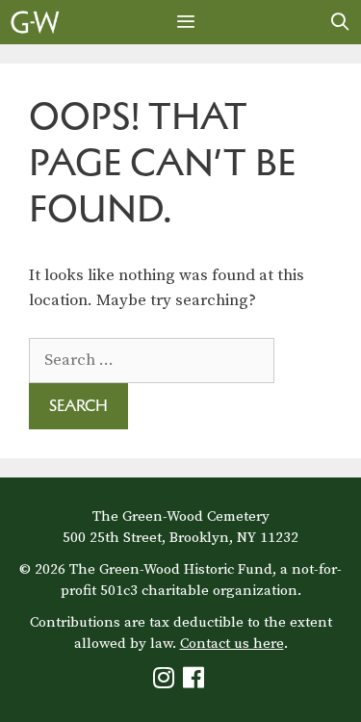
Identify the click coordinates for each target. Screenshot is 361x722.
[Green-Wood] (35, 22)
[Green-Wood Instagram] (166, 682)
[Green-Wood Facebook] (196, 682)
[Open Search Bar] (340, 22)
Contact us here (232, 643)
